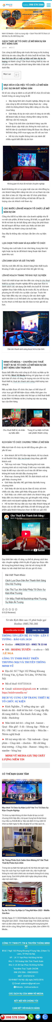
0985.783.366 (38, 630)
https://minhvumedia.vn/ (14, 692)
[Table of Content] (16, 75)
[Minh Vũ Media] (7, 5)
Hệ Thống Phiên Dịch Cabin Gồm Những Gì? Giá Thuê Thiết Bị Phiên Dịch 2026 (25, 861)
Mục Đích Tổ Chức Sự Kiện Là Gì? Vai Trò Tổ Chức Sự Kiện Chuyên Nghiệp (25, 809)
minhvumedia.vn (31, 987)
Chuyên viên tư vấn (14, 630)
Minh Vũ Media (18, 375)
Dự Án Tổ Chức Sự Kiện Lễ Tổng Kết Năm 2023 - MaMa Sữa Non (25, 911)
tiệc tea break (24, 458)
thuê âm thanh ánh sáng (24, 381)
